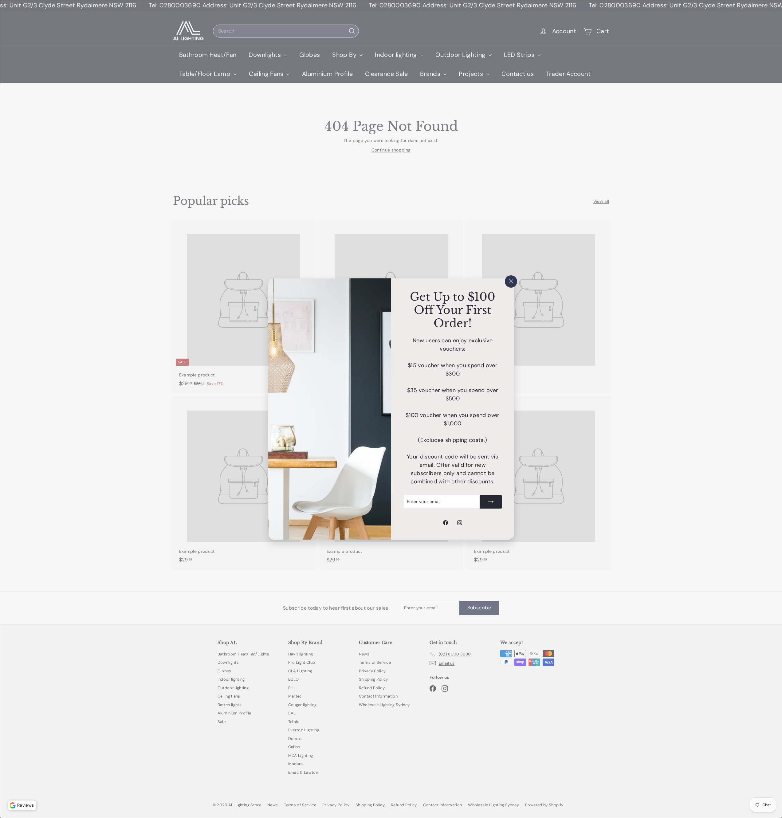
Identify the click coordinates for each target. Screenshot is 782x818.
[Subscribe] (491, 502)
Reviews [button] (25, 805)
